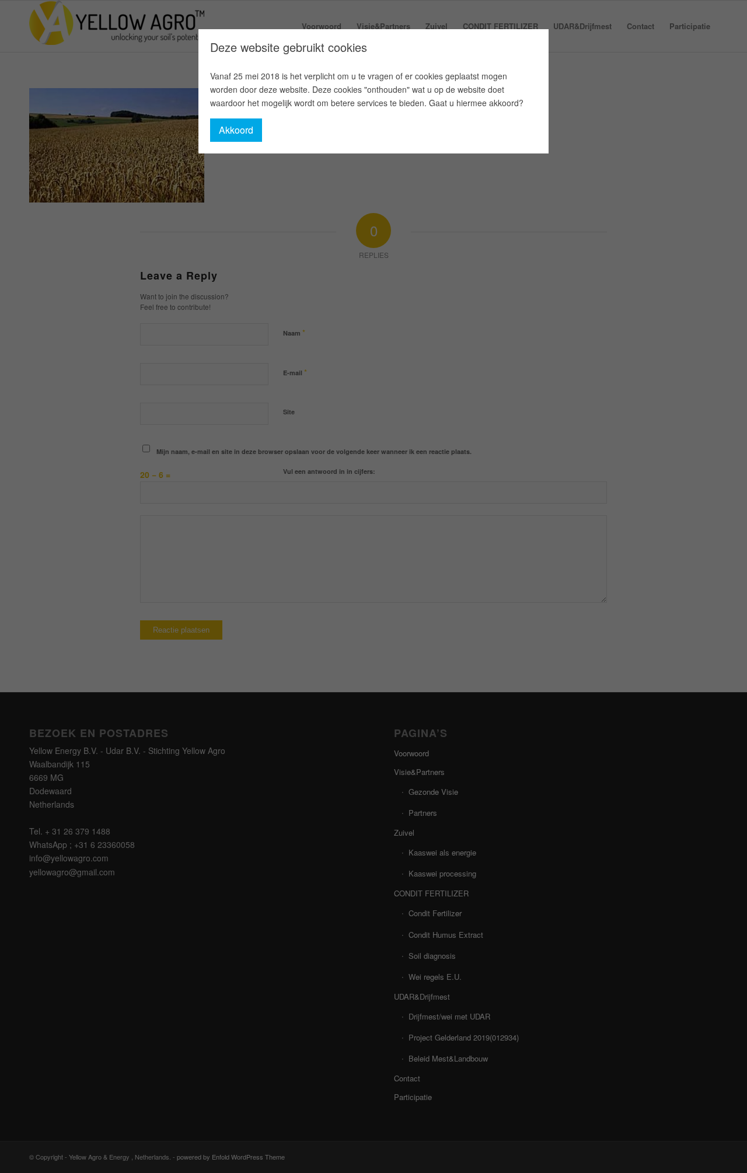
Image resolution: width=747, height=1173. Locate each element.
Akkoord (236, 130)
